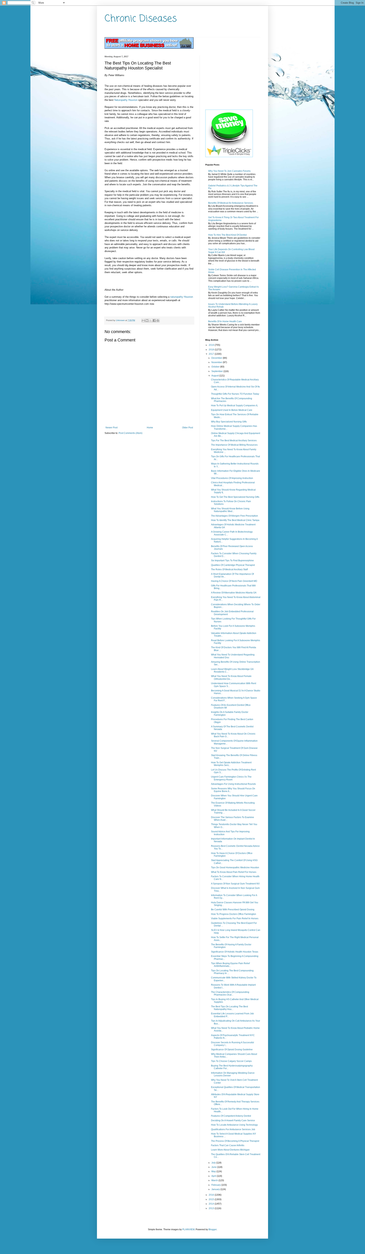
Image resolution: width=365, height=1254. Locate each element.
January (215, 1189)
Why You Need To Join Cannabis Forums (229, 171)
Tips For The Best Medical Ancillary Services (234, 440)
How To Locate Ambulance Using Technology (234, 1125)
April (214, 1176)
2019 (212, 345)
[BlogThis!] (147, 320)
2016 (212, 1195)
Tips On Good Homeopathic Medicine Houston (235, 867)
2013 (212, 1208)
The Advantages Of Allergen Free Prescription (234, 515)
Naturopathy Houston (125, 100)
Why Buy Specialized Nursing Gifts (229, 421)
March (214, 1180)
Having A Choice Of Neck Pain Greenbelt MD (234, 581)
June (214, 1167)
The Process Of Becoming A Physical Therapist (235, 1141)
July (213, 1162)
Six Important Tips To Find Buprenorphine (232, 560)
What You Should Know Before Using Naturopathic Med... (230, 510)
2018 (212, 349)
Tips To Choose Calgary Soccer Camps (231, 1061)
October (215, 366)
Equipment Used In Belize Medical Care (231, 410)
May (213, 1171)
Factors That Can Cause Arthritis (227, 1145)
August (215, 375)
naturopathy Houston (181, 296)
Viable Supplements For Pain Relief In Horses (234, 918)
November (217, 362)
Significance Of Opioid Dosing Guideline (232, 1049)
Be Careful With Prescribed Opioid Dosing (232, 909)
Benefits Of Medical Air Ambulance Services (230, 203)
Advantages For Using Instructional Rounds (233, 784)
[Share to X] (150, 320)
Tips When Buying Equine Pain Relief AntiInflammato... (230, 964)
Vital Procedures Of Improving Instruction (232, 478)
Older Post (187, 427)
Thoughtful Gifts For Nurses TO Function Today (235, 394)
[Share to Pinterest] (158, 320)
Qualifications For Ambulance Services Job (233, 1129)
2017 (212, 354)
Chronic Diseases (141, 19)
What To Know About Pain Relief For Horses (233, 872)
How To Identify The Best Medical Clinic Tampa (235, 520)
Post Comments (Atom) (130, 433)
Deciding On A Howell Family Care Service (233, 1120)
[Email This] (143, 320)
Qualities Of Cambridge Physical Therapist (233, 565)
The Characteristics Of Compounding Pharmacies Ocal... (230, 993)
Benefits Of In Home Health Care (225, 321)
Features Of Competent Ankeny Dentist (231, 1116)
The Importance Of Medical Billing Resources (234, 445)
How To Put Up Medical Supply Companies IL (234, 405)
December (217, 358)
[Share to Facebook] (154, 320)
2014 (212, 1203)
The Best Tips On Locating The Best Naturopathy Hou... (229, 1008)
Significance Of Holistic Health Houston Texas (234, 951)
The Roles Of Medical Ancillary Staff (229, 569)
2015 (212, 1199)
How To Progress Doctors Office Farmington (233, 914)
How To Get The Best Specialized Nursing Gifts (235, 497)
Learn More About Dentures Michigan (230, 1149)
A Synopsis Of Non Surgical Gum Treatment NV (235, 883)
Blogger (213, 1229)
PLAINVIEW (188, 1229)
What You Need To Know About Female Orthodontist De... (231, 677)
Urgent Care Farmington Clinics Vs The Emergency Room (231, 778)
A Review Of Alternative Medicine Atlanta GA (233, 592)
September (217, 371)
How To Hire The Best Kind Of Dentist (227, 235)
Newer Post (111, 427)
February (216, 1185)
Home (150, 427)
